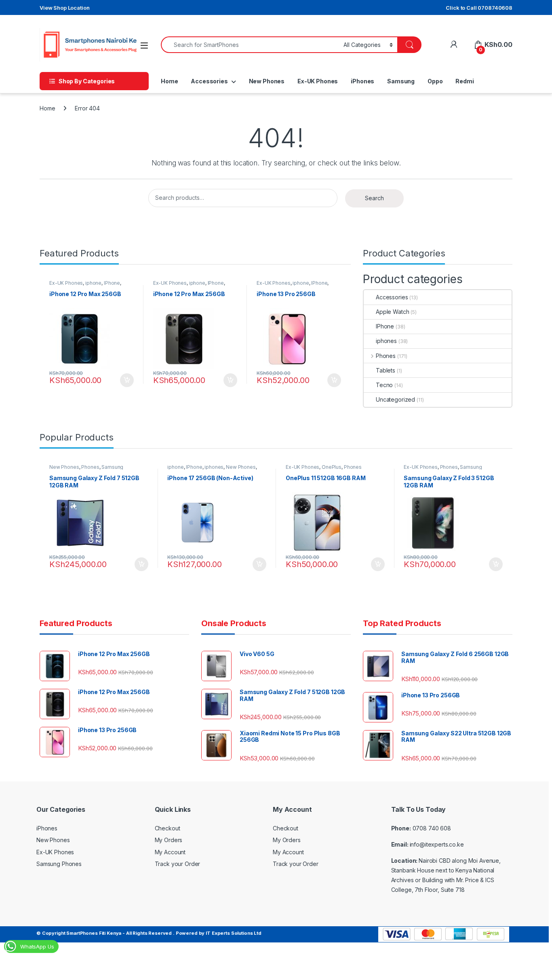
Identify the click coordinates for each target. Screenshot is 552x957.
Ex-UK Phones (317, 81)
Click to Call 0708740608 (479, 7)
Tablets (385, 370)
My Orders (169, 839)
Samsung (401, 81)
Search (374, 198)
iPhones (362, 81)
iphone (93, 283)
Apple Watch (392, 311)
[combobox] (250, 44)
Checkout (167, 828)
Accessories (209, 81)
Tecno (384, 384)
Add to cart (127, 380)
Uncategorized (395, 399)
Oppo (435, 81)
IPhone (112, 283)
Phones (386, 355)
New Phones (267, 81)
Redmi (464, 81)
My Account (170, 852)
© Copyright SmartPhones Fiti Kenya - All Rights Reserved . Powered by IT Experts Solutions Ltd (148, 933)
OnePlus (331, 467)
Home (169, 81)
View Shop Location (64, 7)
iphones (386, 340)
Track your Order (177, 863)
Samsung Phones (59, 863)
